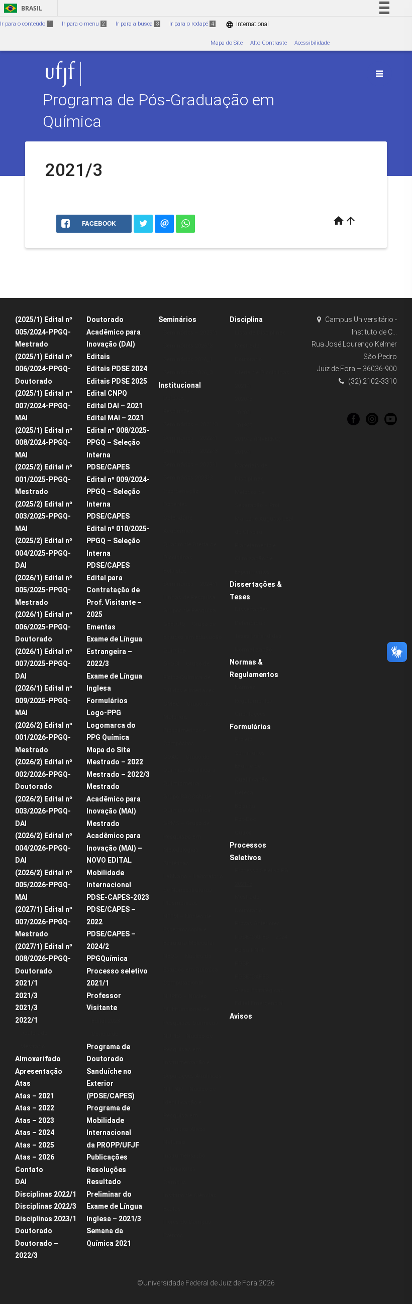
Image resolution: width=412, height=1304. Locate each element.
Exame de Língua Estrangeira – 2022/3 (114, 651)
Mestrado (32, 1046)
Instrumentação (184, 1156)
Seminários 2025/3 (188, 346)
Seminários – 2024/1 (190, 584)
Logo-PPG (103, 713)
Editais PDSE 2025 (116, 381)
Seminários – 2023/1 (190, 464)
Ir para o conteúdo (25, 24)
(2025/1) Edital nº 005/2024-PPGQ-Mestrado (43, 331)
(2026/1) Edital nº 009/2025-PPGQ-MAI (43, 700)
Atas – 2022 (34, 1108)
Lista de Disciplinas (260, 333)
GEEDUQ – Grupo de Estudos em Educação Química (192, 637)
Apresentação (38, 1071)
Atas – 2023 (34, 1120)
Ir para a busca (137, 24)
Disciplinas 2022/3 (45, 1206)
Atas (23, 1083)
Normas (245, 687)
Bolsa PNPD (250, 950)
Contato (29, 1170)
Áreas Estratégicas (259, 990)
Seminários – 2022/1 (190, 438)
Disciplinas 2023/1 (45, 1219)
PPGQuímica (107, 958)
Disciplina (246, 319)
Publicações (107, 1157)
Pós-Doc (245, 819)
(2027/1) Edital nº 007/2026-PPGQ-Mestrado (43, 921)
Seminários (177, 319)
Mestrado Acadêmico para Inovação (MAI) (113, 798)
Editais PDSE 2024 (116, 369)
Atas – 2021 (34, 1096)
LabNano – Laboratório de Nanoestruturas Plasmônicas (193, 889)
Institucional (179, 385)
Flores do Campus (187, 1222)
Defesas (174, 398)
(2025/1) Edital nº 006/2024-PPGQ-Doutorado (43, 369)
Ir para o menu (83, 24)
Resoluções (106, 1170)
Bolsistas (175, 571)
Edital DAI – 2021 (114, 406)
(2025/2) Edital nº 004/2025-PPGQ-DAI (43, 553)
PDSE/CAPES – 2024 (261, 937)
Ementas (101, 627)
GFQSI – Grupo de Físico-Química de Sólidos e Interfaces (189, 677)
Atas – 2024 (34, 1132)
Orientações (250, 714)
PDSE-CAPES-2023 (117, 897)
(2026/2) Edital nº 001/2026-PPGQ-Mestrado (43, 737)
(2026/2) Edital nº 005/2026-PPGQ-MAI (43, 885)
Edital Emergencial (259, 1003)
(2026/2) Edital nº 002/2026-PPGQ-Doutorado (43, 774)
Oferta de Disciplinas (262, 372)
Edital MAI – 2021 (115, 418)
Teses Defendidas (258, 636)
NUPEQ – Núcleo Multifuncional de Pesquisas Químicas (190, 1009)
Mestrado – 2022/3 (118, 774)
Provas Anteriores (257, 923)
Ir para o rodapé (191, 24)
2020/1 (243, 412)
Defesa (244, 792)
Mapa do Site (227, 43)
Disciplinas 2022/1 (45, 1194)
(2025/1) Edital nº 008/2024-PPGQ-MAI (43, 442)
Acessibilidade (312, 43)
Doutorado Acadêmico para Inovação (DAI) (113, 331)
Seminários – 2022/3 (190, 451)
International (247, 24)
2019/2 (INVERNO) (258, 439)
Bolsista (245, 806)
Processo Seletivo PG (261, 870)
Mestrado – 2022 (114, 762)
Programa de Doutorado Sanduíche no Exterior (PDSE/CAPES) (110, 1071)
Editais (98, 357)
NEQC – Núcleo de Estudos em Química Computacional (190, 969)
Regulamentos (253, 701)
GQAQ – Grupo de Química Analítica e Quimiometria (189, 770)
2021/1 (26, 983)
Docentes (175, 504)
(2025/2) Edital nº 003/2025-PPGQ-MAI (43, 516)
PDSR (242, 963)
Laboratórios (179, 1169)
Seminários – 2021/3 (190, 424)
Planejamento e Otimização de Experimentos (255, 558)
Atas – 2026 (34, 1157)
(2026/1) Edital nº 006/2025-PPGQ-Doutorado (43, 626)
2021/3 (26, 996)
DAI (21, 1182)
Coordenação (180, 491)
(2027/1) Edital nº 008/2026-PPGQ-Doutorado (43, 958)
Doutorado (33, 1033)
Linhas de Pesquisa (189, 597)
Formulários (107, 701)
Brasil (21, 8)
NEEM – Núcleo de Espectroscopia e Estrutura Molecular (189, 929)
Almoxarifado (38, 1059)
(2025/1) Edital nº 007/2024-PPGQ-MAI (43, 405)
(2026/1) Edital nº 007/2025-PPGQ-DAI (43, 663)
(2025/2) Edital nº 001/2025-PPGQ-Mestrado (43, 479)
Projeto (243, 739)
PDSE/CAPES (252, 976)
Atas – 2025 (34, 1145)
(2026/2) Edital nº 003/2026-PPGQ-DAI (43, 811)
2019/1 (243, 452)
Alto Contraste (268, 43)
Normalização (253, 649)
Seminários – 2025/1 (190, 333)
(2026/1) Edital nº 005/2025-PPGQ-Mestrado (43, 590)
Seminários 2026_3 (188, 372)
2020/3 (243, 399)
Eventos (173, 1235)
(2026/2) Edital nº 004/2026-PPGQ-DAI (43, 848)
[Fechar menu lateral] (379, 73)
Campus (174, 1182)
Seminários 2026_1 (188, 359)
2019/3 (243, 425)
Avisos (241, 1016)
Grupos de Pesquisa (189, 610)
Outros (243, 833)
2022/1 (26, 1020)
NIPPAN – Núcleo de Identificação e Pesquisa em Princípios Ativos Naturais (189, 1116)
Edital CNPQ (106, 393)
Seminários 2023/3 (188, 477)
